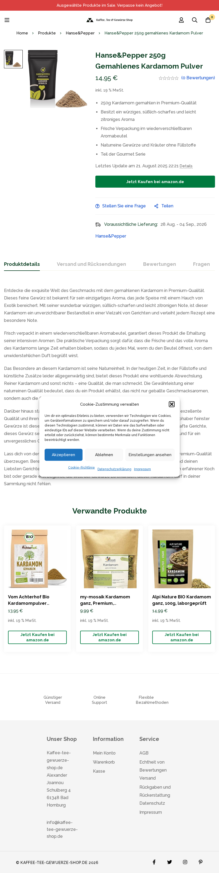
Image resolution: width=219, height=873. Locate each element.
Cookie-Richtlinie (81, 467)
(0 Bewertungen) (198, 77)
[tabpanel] (109, 385)
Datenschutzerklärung (114, 469)
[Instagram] (185, 860)
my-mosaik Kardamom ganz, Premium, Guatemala (105, 603)
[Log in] (181, 20)
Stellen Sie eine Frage (124, 205)
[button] (171, 404)
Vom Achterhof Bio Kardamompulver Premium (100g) (28, 603)
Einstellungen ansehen (149, 454)
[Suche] (194, 20)
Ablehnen (104, 454)
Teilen (167, 205)
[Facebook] (154, 860)
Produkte (47, 33)
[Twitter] (169, 860)
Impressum (142, 469)
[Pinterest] (200, 860)
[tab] (22, 264)
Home (22, 33)
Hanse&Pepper (80, 33)
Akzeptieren (63, 454)
